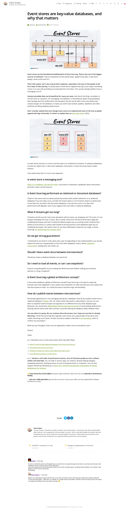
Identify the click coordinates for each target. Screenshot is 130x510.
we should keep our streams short (48, 230)
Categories (68, 3)
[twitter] (65, 418)
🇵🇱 (125, 3)
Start (59, 3)
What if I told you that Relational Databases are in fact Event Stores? (52, 344)
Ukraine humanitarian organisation (76, 366)
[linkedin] (71, 418)
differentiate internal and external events (63, 306)
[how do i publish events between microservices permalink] (26, 293)
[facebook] (68, 418)
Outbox (46, 301)
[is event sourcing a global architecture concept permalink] (26, 277)
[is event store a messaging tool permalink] (26, 179)
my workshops (86, 318)
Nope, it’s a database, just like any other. (42, 185)
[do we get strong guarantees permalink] (26, 235)
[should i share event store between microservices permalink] (26, 252)
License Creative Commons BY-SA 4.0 (57, 507)
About (85, 3)
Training (78, 3)
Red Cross (58, 366)
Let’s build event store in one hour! (41, 348)
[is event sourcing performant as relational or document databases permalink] (26, 193)
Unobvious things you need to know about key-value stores (50, 351)
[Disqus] (65, 480)
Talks (92, 3)
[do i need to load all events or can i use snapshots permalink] (26, 263)
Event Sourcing (54, 25)
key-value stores (78, 113)
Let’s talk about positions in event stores (43, 354)
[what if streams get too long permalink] (26, 212)
